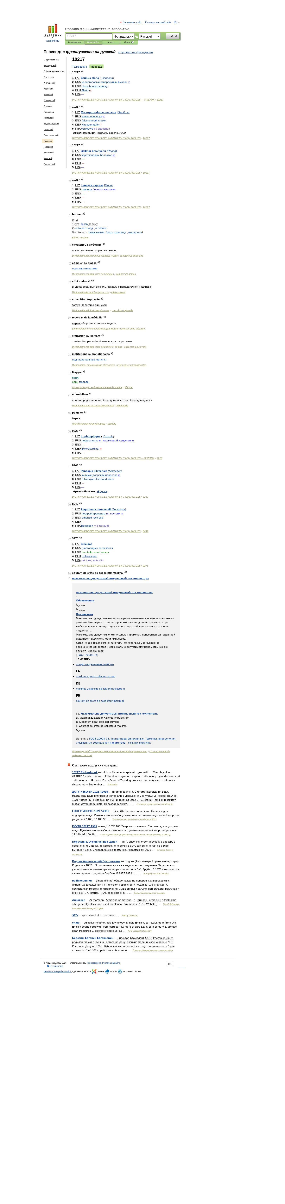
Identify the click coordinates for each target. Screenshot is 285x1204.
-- (88, 423)
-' (93, 365)
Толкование (79, 66)
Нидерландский (51, 123)
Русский (48, 141)
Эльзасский (49, 164)
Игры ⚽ (129, 42)
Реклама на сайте (111, 963)
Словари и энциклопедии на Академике (97, 29)
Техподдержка (94, 963)
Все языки (49, 77)
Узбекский (49, 152)
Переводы (93, 42)
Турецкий (48, 147)
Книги (111, 42)
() (123, 112)
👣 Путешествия (55, 966)
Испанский (49, 112)
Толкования (74, 42)
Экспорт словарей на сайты (57, 971)
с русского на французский (135, 52)
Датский (48, 106)
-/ (90, 791)
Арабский (48, 89)
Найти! (172, 36)
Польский (48, 129)
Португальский (51, 135)
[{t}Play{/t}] (82, 71)
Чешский (48, 158)
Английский (49, 83)
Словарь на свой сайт (158, 22)
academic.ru (52, 41)
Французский (50, 65)
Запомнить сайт (132, 22)
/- (90, 811)
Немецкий (49, 118)
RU (175, 22)
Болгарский (49, 100)
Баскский (48, 94)
